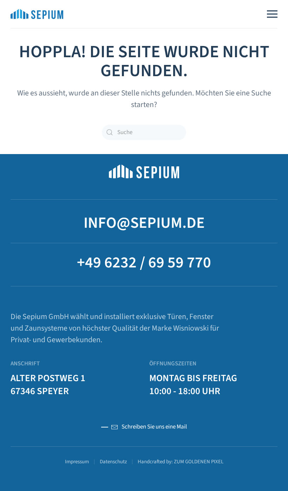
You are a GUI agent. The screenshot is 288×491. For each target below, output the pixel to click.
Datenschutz (113, 461)
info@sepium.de (144, 223)
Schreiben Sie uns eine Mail (154, 427)
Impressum (77, 461)
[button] (272, 14)
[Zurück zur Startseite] (37, 14)
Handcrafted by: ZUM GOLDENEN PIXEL (180, 461)
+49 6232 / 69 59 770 (144, 263)
